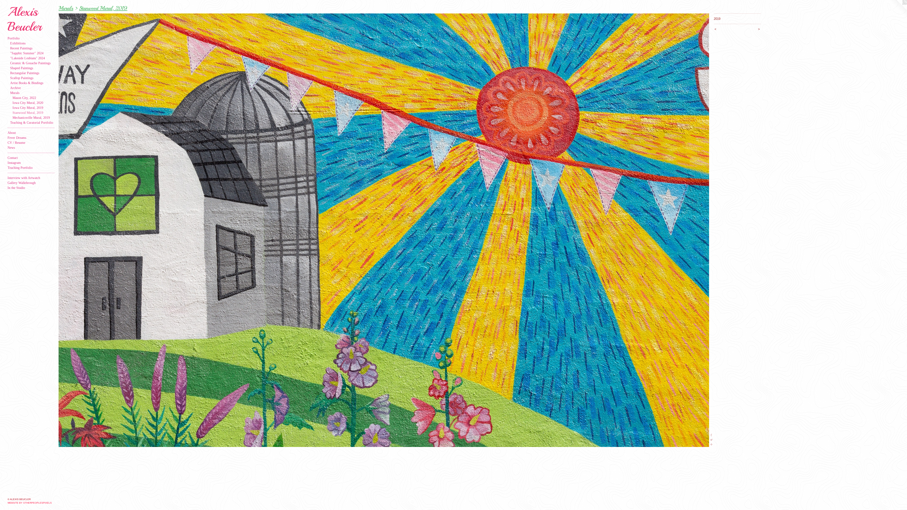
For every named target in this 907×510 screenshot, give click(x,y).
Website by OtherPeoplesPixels (30, 503)
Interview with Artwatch (24, 178)
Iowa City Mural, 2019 (28, 108)
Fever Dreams (17, 138)
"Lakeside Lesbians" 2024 (27, 58)
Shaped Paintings (21, 68)
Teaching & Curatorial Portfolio (31, 122)
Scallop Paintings (21, 78)
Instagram (14, 163)
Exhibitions (18, 43)
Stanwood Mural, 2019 (28, 113)
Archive (15, 88)
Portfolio (14, 38)
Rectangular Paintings (24, 73)
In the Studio (16, 188)
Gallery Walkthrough (22, 183)
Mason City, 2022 (24, 98)
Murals (14, 93)
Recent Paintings (21, 48)
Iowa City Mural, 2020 (28, 103)
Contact (13, 158)
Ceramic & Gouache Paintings (30, 63)
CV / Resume (16, 142)
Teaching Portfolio (20, 168)
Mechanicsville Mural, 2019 (31, 117)
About (12, 133)
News (11, 147)
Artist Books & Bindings (26, 83)
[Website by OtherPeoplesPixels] (897, 9)
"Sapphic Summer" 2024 (26, 53)
